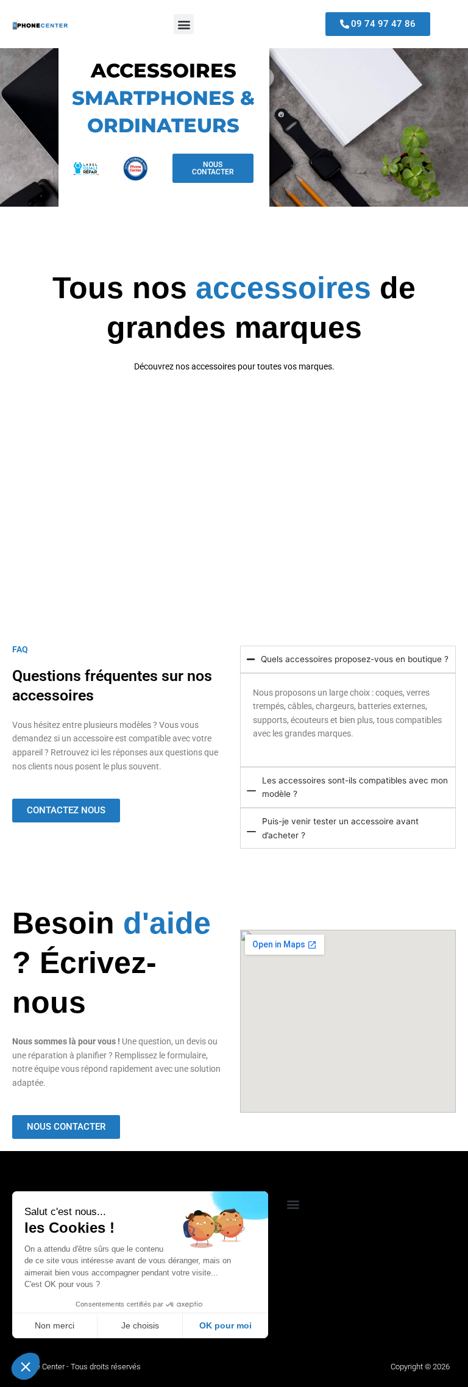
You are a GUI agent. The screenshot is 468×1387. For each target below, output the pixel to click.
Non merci (54, 1325)
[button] (184, 24)
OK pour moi (225, 1325)
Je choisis (140, 1325)
